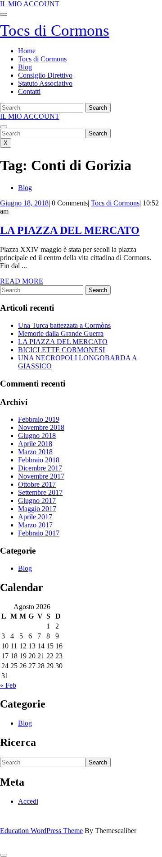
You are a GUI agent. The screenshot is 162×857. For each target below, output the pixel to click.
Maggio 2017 (37, 508)
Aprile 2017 (35, 517)
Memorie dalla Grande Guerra (61, 333)
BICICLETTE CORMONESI (61, 350)
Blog (25, 67)
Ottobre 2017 (37, 484)
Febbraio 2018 (38, 460)
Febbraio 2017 (38, 533)
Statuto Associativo (45, 83)
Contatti (29, 91)
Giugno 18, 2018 (24, 203)
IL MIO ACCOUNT (29, 4)
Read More (21, 281)
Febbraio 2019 (38, 419)
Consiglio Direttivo (45, 75)
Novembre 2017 (41, 476)
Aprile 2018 (35, 443)
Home (27, 51)
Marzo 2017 (35, 525)
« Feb (8, 685)
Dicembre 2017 (40, 468)
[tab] (3, 14)
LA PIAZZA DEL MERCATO (70, 230)
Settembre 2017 (40, 492)
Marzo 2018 (35, 452)
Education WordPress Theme (41, 830)
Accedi (28, 801)
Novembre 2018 (41, 427)
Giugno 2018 (37, 435)
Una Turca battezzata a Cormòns (64, 325)
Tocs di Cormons (54, 30)
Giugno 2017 (37, 500)
